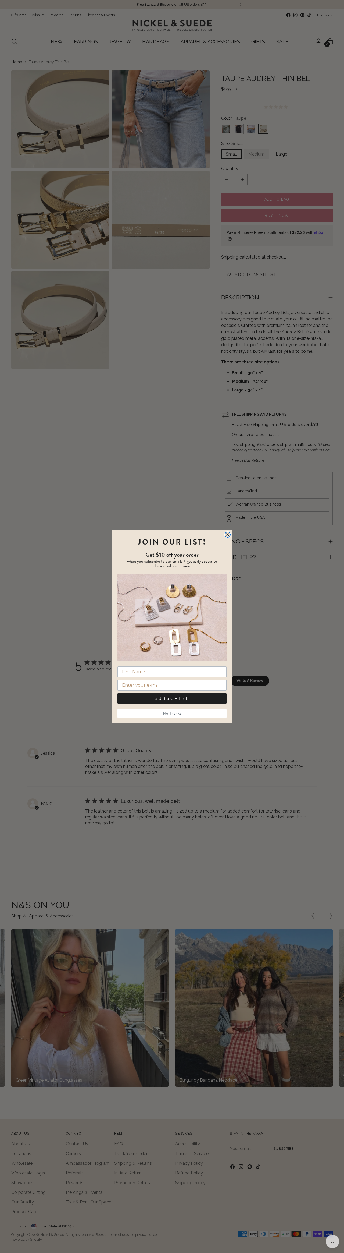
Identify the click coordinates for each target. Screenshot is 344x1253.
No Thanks (172, 713)
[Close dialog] (227, 534)
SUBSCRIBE (172, 698)
